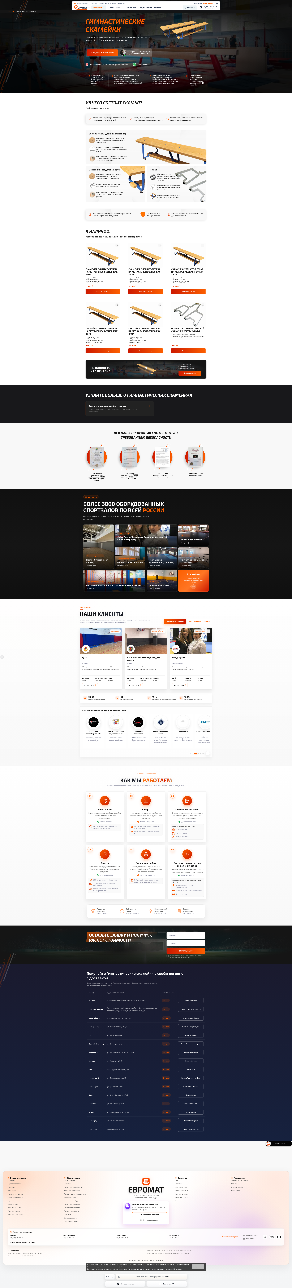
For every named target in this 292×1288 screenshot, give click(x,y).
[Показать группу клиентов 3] (200, 753)
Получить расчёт (186, 951)
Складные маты (13, 1204)
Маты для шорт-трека (15, 1214)
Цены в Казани (191, 1035)
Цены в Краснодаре (190, 1086)
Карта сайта (235, 1190)
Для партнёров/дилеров (240, 1180)
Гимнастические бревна (72, 1204)
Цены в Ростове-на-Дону (190, 1078)
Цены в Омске (191, 1095)
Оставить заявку (102, 291)
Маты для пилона (14, 1211)
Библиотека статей (181, 1197)
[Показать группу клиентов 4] (202, 753)
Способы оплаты (237, 1187)
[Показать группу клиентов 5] (203, 753)
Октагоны (67, 1184)
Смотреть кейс (89, 685)
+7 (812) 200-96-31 (69, 1238)
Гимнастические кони (71, 1211)
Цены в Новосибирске (191, 1018)
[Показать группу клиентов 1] (195, 753)
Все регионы (197, 3)
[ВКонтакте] (217, 3)
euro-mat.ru (250, 1239)
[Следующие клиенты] (207, 753)
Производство (114, 8)
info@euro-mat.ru (208, 3)
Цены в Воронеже (191, 1104)
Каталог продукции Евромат (199, 621)
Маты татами (12, 1190)
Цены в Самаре (191, 1061)
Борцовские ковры (14, 1184)
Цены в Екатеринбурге (190, 1027)
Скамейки (67, 1214)
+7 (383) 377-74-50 (122, 1238)
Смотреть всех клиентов (175, 621)
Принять (198, 1267)
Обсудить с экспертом (102, 52)
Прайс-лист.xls (142, 64)
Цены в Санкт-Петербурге (191, 1009)
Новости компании (181, 1194)
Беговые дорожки (70, 1218)
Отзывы (234, 1184)
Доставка (178, 1184)
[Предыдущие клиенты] (191, 753)
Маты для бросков (14, 1208)
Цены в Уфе (191, 1069)
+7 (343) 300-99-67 (175, 1238)
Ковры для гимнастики (72, 1190)
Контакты (158, 8)
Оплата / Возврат (181, 1187)
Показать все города (230, 1237)
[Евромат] (80, 7)
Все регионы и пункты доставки (22, 1242)
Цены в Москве (191, 1000)
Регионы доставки (181, 1190)
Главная (11, 11)
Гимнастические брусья (72, 1201)
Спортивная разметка (71, 1221)
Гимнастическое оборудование (75, 1194)
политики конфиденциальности (180, 957)
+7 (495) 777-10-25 (16, 1238)
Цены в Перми (191, 1112)
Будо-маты (12, 1187)
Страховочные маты (15, 1201)
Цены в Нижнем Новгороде (191, 1044)
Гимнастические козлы (72, 1208)
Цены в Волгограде (191, 1121)
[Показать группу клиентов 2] (198, 753)
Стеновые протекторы (15, 1194)
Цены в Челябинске (191, 1052)
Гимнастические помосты (73, 1187)
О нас (177, 1180)
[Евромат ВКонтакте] (265, 1237)
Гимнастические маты (15, 1197)
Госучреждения (145, 8)
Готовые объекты (130, 8)
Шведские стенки (70, 1197)
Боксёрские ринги (70, 1180)
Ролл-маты (12, 1180)
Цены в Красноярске (191, 1129)
